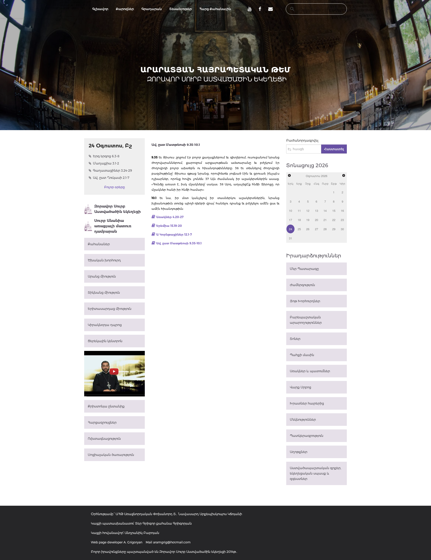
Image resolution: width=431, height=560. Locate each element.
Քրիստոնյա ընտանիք (106, 406)
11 (299, 210)
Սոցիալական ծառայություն (111, 455)
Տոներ (295, 339)
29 (333, 229)
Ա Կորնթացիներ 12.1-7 (174, 234)
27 (316, 229)
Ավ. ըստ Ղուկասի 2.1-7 (111, 178)
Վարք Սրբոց (300, 387)
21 (325, 220)
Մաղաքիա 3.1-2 (106, 163)
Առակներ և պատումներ (310, 371)
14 (325, 210)
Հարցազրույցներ (102, 422)
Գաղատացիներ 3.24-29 (112, 170)
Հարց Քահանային (215, 9)
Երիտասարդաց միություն (109, 309)
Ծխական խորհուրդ (104, 260)
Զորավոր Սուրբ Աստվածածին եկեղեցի (117, 209)
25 (299, 229)
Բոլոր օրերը (114, 187)
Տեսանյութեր (180, 9)
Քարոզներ (125, 9)
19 (307, 220)
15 (333, 210)
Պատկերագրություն (306, 436)
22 (333, 220)
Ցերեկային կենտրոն (105, 341)
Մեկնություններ (303, 420)
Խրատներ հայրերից (307, 403)
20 (316, 220)
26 (307, 229)
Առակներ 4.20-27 (170, 217)
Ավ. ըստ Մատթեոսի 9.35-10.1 (179, 243)
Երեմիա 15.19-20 (169, 226)
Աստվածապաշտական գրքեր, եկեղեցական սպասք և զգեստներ (315, 473)
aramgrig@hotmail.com (172, 542)
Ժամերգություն (302, 285)
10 (290, 210)
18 (299, 220)
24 (290, 229)
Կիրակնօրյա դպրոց (105, 325)
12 (307, 210)
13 (316, 210)
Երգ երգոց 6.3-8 (106, 156)
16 (342, 210)
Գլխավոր (100, 9)
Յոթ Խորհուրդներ (305, 301)
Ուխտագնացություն (104, 439)
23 (342, 220)
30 (342, 229)
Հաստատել (334, 149)
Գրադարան (151, 9)
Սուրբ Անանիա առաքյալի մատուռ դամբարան (112, 226)
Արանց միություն (102, 276)
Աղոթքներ (298, 452)
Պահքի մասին (302, 355)
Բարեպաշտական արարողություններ (306, 320)
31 (290, 238)
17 (290, 220)
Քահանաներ (99, 244)
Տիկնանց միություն (104, 293)
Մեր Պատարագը (304, 269)
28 (325, 229)
